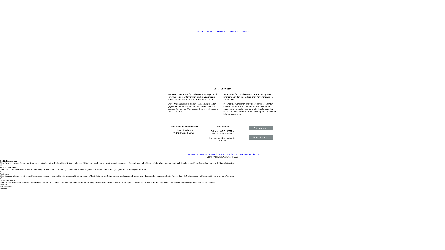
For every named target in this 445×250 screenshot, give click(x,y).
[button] (118, 185)
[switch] (1, 165)
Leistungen (221, 31)
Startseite (200, 31)
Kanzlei (210, 31)
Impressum (244, 31)
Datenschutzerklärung (227, 154)
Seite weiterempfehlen (249, 154)
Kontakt (233, 31)
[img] (222, 11)
